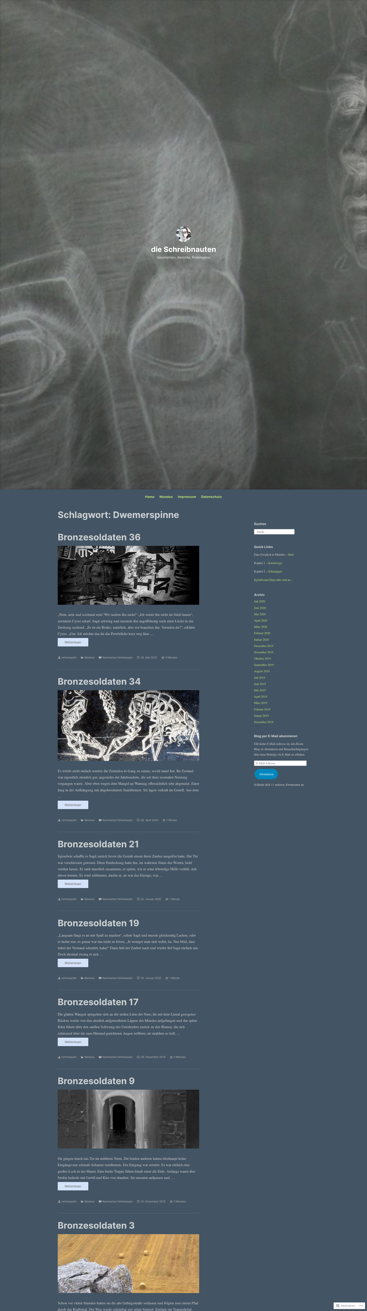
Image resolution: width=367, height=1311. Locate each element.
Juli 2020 (259, 601)
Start (291, 554)
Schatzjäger (275, 571)
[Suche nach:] (274, 531)
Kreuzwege (275, 563)
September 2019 (264, 665)
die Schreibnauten (183, 249)
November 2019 (263, 652)
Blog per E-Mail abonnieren (275, 736)
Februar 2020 (262, 633)
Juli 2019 (259, 677)
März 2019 (260, 703)
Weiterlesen (69, 643)
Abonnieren (266, 774)
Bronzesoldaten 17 (98, 1001)
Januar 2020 (261, 639)
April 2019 (260, 696)
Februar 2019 (262, 709)
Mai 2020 (260, 614)
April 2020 (260, 620)
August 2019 (262, 671)
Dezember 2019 (263, 646)
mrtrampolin (69, 657)
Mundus (166, 497)
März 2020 (260, 627)
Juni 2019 (260, 684)
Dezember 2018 (263, 722)
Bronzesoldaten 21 (98, 844)
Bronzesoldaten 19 (98, 922)
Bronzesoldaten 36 (99, 537)
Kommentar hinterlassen (117, 657)
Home (149, 497)
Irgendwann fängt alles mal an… (273, 580)
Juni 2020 (260, 608)
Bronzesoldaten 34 (99, 681)
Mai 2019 (260, 690)
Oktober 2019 (262, 658)
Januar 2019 (261, 716)
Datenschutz (211, 497)
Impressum (187, 497)
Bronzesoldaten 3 (96, 1225)
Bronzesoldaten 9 (96, 1080)
